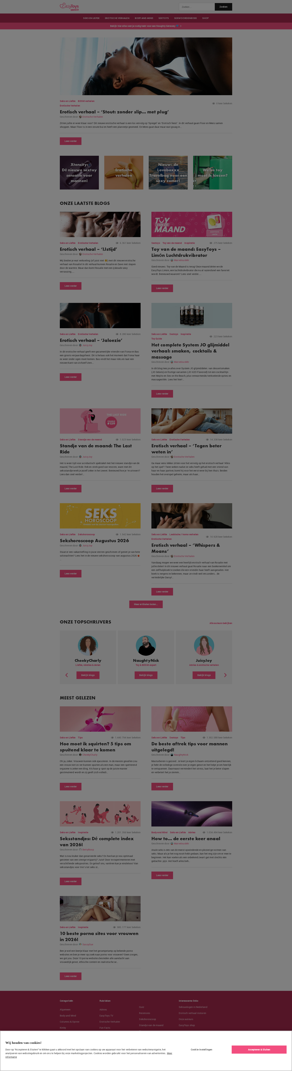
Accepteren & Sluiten (259, 1049)
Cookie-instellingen (201, 1049)
